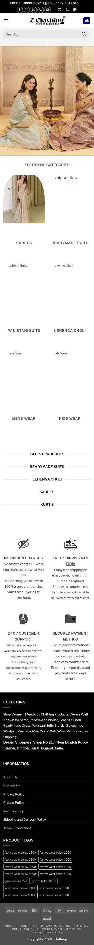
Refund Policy (13, 802)
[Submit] (84, 34)
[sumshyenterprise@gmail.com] (60, 10)
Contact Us (11, 785)
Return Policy (13, 811)
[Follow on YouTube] (47, 10)
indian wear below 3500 (54, 888)
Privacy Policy (13, 794)
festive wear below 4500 (20, 874)
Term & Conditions (17, 828)
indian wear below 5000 (54, 895)
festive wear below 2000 (55, 852)
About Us (10, 777)
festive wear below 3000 (55, 859)
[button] (6, 20)
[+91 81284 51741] (75, 10)
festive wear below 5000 (55, 874)
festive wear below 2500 (20, 859)
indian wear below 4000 (20, 895)
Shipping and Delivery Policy (24, 819)
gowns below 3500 (44, 881)
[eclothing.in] (47, 21)
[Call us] (40, 10)
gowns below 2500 (16, 881)
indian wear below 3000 (20, 888)
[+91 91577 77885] (67, 10)
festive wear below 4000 (55, 866)
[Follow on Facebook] (20, 10)
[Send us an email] (34, 10)
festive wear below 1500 (20, 852)
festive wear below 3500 (20, 866)
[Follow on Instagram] (27, 10)
